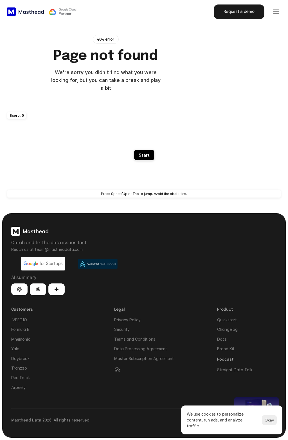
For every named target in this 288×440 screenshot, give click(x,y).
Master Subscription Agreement (144, 358)
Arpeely (18, 387)
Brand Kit (226, 348)
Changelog (227, 329)
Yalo (15, 348)
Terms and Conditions (134, 339)
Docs (222, 339)
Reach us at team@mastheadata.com (47, 249)
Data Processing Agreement (140, 348)
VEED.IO (19, 319)
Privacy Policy (127, 319)
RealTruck (20, 377)
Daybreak (20, 358)
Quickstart (227, 319)
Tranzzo (19, 368)
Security (122, 329)
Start (144, 155)
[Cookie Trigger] (117, 369)
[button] (19, 289)
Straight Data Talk (234, 369)
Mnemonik (20, 339)
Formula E (20, 329)
